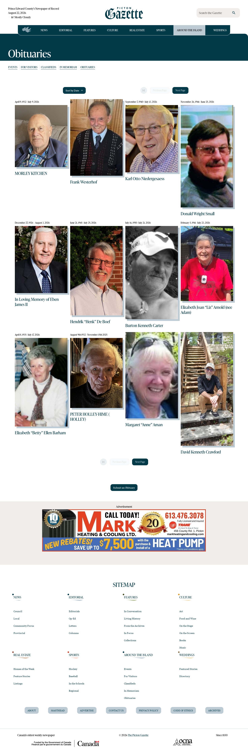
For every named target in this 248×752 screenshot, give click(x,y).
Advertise (87, 710)
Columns (74, 633)
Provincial (19, 633)
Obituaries (87, 67)
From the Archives (134, 625)
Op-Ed (72, 618)
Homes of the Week (23, 669)
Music (182, 647)
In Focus (128, 633)
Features (90, 30)
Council (17, 611)
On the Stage (186, 625)
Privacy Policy (148, 710)
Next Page (180, 90)
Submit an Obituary (124, 487)
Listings (17, 683)
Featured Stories (188, 669)
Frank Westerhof (83, 182)
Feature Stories (21, 676)
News (44, 30)
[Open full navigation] (27, 30)
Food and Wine (187, 618)
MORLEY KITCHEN (31, 173)
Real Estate (137, 30)
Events (12, 67)
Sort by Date (72, 90)
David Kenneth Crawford (201, 452)
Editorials (74, 611)
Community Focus (23, 625)
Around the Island (189, 30)
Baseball (73, 676)
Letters (72, 625)
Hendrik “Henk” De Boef (90, 321)
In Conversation (133, 611)
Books (182, 640)
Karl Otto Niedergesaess (144, 178)
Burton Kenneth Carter (144, 325)
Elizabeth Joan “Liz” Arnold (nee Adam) (206, 309)
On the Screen (187, 633)
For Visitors (29, 67)
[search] (234, 13)
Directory (184, 676)
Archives (214, 710)
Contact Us (116, 710)
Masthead (58, 710)
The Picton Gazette (138, 735)
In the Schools (76, 683)
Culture (112, 30)
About (31, 710)
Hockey (73, 669)
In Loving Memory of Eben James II (37, 301)
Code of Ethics (183, 710)
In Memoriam (68, 67)
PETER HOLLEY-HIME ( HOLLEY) (89, 416)
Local (16, 618)
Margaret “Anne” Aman (144, 424)
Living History (132, 618)
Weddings (220, 30)
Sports (160, 30)
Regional (74, 690)
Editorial (65, 30)
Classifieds (48, 67)
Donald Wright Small (197, 213)
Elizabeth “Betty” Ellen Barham (40, 432)
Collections (130, 640)
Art (181, 611)
